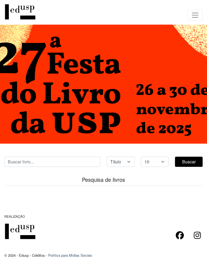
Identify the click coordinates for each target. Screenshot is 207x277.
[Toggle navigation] (195, 15)
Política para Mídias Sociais (70, 255)
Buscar (189, 162)
